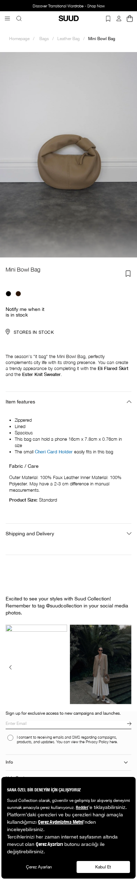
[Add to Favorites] (128, 273)
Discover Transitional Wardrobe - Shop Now (64, 6)
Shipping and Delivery (30, 533)
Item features (20, 401)
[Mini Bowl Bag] (8, 293)
